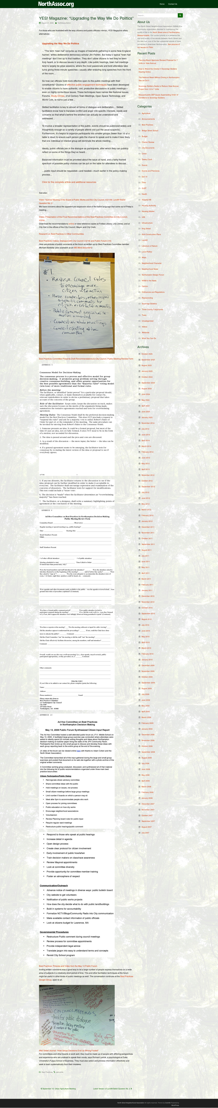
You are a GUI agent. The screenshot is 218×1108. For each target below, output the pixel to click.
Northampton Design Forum (153, 274)
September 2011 (148, 544)
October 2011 (147, 538)
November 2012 (148, 475)
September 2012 (148, 486)
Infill (143, 217)
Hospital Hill (146, 199)
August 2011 (147, 550)
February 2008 (147, 792)
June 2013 (146, 457)
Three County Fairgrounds (152, 309)
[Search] (180, 15)
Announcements (148, 119)
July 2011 (145, 556)
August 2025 (147, 365)
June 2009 (146, 700)
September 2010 (148, 613)
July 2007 (145, 832)
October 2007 (147, 815)
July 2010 (145, 625)
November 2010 (148, 602)
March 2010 (146, 648)
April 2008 (146, 780)
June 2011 (146, 561)
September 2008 (148, 752)
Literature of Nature (149, 246)
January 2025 (147, 371)
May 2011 (145, 567)
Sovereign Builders (149, 303)
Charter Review (148, 142)
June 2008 (146, 769)
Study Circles (57, 95)
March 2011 (146, 579)
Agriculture (146, 113)
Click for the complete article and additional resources (69, 182)
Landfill (144, 240)
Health (144, 194)
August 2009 (147, 688)
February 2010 (147, 654)
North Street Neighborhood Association (130, 1103)
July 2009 (145, 694)
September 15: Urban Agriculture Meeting (59, 1088)
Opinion (145, 286)
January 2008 (147, 798)
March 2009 (146, 717)
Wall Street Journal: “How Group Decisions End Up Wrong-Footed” (69, 1050)
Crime (144, 153)
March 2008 (146, 786)
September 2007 (148, 821)
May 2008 (145, 775)
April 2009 (146, 711)
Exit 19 (144, 176)
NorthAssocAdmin (64, 23)
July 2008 (145, 763)
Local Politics (147, 251)
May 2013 (145, 463)
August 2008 (147, 757)
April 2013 (146, 469)
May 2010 (145, 636)
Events (144, 165)
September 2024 (148, 382)
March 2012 (146, 509)
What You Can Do (149, 338)
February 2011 (147, 584)
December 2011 (148, 527)
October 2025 (147, 354)
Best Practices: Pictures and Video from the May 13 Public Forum (68, 966)
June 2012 (146, 498)
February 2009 (147, 723)
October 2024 (147, 377)
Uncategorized (147, 321)
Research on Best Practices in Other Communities (61, 233)
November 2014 (148, 423)
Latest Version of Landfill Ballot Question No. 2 (112, 1088)
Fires (144, 182)
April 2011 (146, 573)
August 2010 (147, 619)
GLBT (144, 188)
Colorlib (167, 1103)
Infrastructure (147, 223)
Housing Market (148, 211)
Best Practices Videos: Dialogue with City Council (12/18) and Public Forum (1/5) (75, 240)
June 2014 (146, 434)
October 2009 (147, 677)
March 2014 (146, 446)
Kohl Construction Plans (151, 234)
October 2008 (147, 746)
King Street (146, 228)
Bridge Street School (150, 130)
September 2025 (148, 359)
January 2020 (147, 417)
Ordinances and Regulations (153, 292)
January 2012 (147, 521)
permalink (59, 1072)
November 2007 (148, 809)
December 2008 (148, 734)
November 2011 (148, 532)
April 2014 (146, 440)
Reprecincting (147, 298)
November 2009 (148, 671)
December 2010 (148, 596)
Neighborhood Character (152, 263)
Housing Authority (149, 205)
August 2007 (147, 827)
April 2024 (146, 405)
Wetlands (145, 332)
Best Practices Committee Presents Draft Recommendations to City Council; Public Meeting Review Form (86, 358)
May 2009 (145, 705)
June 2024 (146, 394)
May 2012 (145, 504)
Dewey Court (147, 159)
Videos (144, 326)
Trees (144, 315)
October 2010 (147, 607)
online (71, 223)
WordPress (175, 1105)
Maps (144, 257)
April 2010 (146, 642)
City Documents (148, 147)
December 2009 (148, 665)
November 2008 (148, 740)
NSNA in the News (149, 280)
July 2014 (145, 429)
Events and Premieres (150, 171)
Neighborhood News (150, 269)
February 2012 (147, 515)
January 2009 (147, 729)
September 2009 (148, 682)
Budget (144, 136)
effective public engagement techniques (87, 84)
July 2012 (145, 492)
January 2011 (147, 590)
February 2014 (147, 452)
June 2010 (146, 630)
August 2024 (147, 388)
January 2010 (147, 659)
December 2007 (148, 804)
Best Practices (47, 1072)
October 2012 (147, 480)
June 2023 (146, 411)
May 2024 (145, 400)
